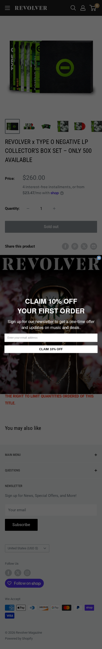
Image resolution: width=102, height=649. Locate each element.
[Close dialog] (99, 258)
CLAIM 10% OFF (51, 349)
